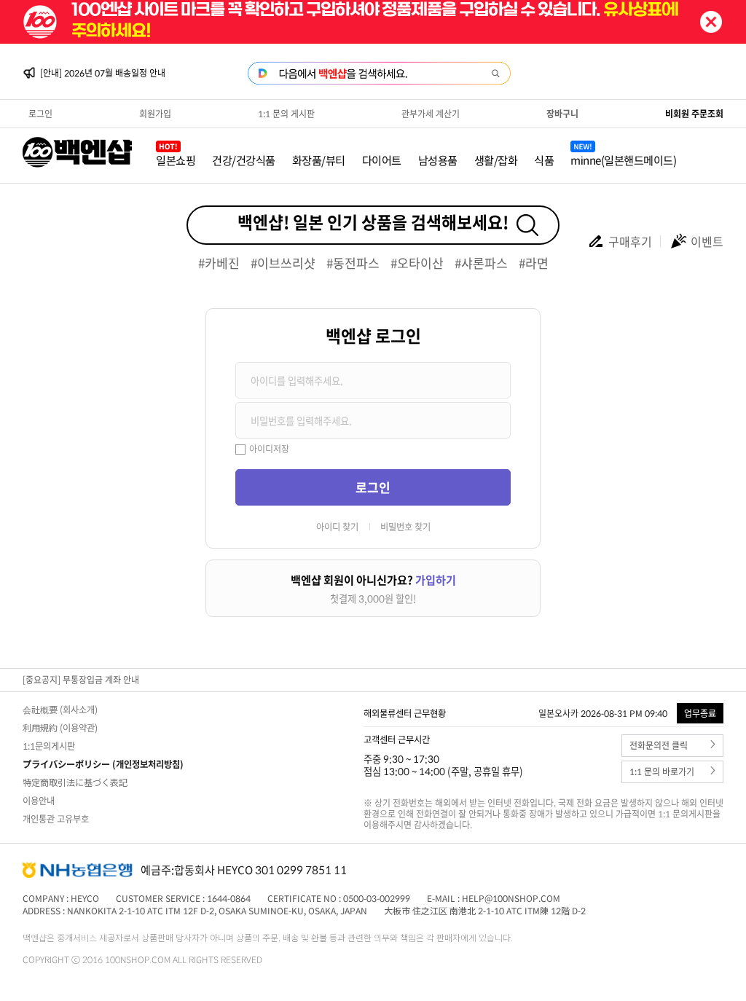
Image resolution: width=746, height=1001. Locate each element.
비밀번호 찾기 (405, 526)
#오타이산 (417, 263)
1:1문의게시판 (49, 746)
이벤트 (707, 241)
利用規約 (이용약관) (60, 727)
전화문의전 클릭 (658, 745)
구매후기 (630, 241)
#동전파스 (353, 263)
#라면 (534, 263)
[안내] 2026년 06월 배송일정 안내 (102, 77)
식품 (544, 160)
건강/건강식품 (243, 160)
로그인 (40, 113)
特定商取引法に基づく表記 (75, 782)
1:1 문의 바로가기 (661, 771)
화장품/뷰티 (318, 160)
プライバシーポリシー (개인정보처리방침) (103, 764)
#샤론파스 (481, 263)
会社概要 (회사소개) (60, 709)
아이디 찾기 (337, 526)
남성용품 (438, 160)
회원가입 (155, 113)
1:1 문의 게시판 (286, 113)
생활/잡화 (496, 160)
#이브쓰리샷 (283, 263)
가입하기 (435, 579)
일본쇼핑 (175, 160)
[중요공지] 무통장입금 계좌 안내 (81, 679)
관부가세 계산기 (430, 113)
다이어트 (381, 160)
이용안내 (39, 800)
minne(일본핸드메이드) (623, 160)
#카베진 (219, 263)
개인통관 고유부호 (56, 818)
